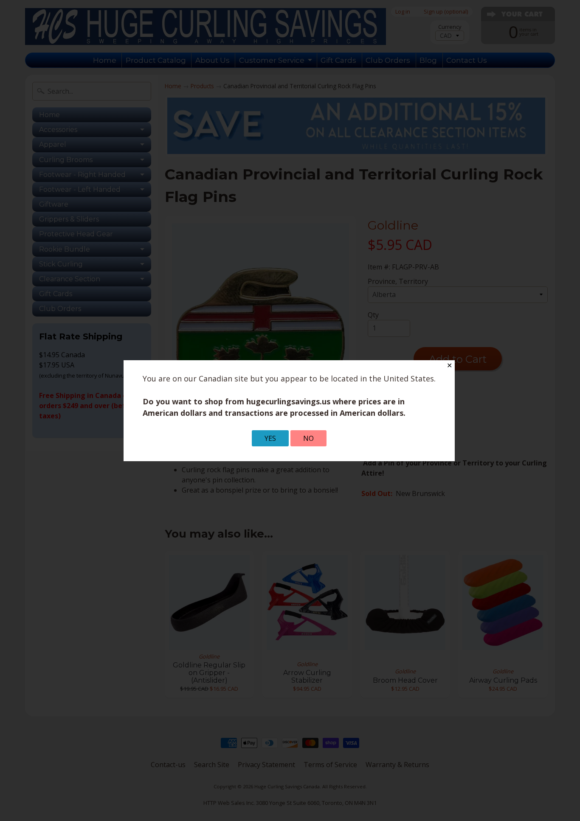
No (308, 438)
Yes (270, 438)
